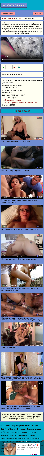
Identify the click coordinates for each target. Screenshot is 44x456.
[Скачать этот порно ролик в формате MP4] (19, 67)
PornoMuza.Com (29, 414)
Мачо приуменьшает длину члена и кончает (21, 102)
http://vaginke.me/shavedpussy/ (22, 419)
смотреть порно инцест (22, 33)
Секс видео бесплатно (12, 414)
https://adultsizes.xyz (35, 32)
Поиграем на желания (13, 100)
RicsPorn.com (22, 28)
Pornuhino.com (7, 32)
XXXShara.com (7, 25)
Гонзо (13, 105)
